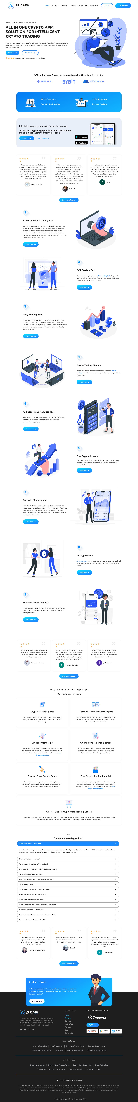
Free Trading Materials (76, 1069)
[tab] (68, 848)
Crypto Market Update (37, 1065)
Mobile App (69, 1024)
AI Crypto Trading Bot (40, 1046)
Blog (87, 6)
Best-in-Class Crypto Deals (82, 1065)
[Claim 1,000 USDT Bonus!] (93, 81)
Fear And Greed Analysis (75, 1050)
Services (64, 6)
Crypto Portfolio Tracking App (96, 1050)
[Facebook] (21, 1029)
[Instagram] (29, 1029)
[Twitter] (25, 1029)
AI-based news (82, 561)
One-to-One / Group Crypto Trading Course (51, 1069)
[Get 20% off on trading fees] (44, 81)
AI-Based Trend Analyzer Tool (41, 1050)
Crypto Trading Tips (101, 1065)
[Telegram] (32, 1029)
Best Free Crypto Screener (96, 1046)
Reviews (80, 6)
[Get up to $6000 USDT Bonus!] (69, 81)
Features (54, 6)
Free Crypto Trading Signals (75, 1046)
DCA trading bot (104, 276)
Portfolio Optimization (94, 1069)
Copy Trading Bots (57, 1046)
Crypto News (59, 1050)
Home (47, 6)
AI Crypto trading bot (48, 754)
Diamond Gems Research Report (58, 1065)
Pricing (73, 6)
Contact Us (94, 6)
